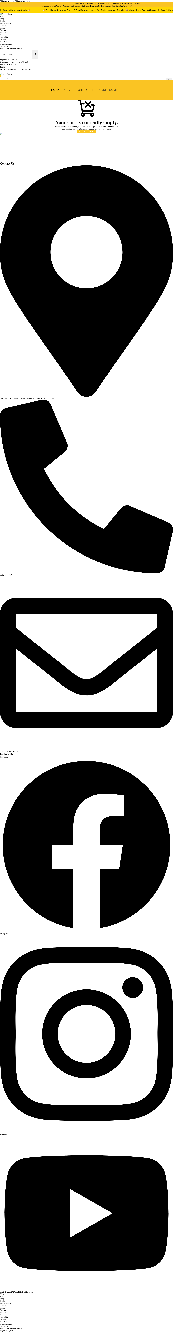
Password (8, 64)
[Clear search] (30, 54)
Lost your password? (8, 69)
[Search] (35, 54)
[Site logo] (6, 14)
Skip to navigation (7, 1)
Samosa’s (3, 39)
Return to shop (86, 131)
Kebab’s (3, 42)
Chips (2, 28)
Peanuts (3, 32)
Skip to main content (23, 1)
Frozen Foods (5, 23)
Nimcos (3, 26)
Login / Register (6, 1331)
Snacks (3, 30)
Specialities (4, 37)
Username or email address (15, 62)
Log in (2, 67)
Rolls (2, 35)
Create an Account (13, 60)
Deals (2, 21)
